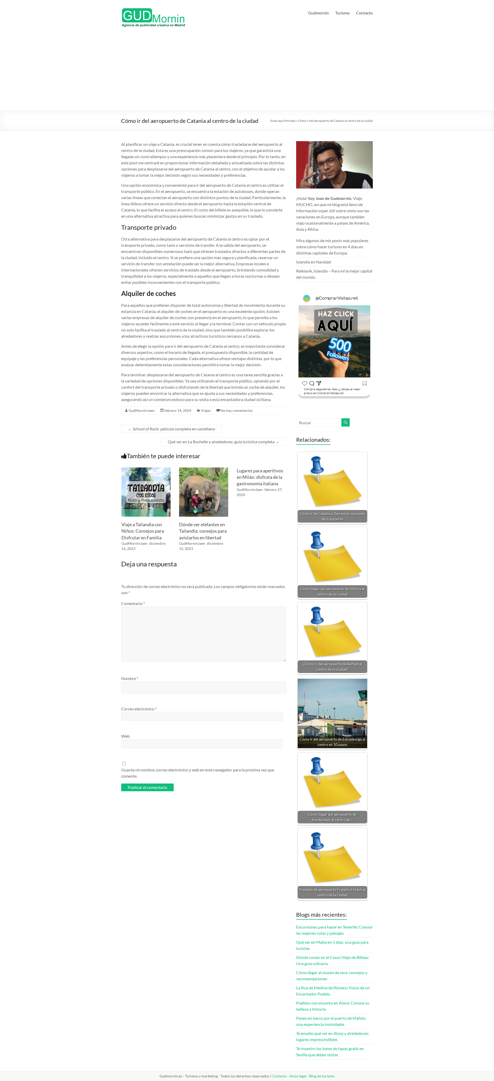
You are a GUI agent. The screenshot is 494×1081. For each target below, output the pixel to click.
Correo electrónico (139, 708)
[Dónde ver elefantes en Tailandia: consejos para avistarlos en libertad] (203, 469)
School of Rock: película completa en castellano (171, 428)
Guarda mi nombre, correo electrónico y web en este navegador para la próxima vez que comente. (197, 772)
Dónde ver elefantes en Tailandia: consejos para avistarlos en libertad (203, 531)
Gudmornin (318, 12)
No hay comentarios (236, 410)
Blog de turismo (321, 1076)
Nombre (129, 678)
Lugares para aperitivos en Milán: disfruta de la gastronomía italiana (260, 477)
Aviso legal (297, 1076)
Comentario (133, 603)
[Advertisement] (247, 72)
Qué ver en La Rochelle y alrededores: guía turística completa (223, 441)
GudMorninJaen (142, 410)
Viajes (206, 410)
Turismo (342, 12)
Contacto (364, 12)
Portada (290, 121)
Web (125, 736)
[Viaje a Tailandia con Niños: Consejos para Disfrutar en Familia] (146, 469)
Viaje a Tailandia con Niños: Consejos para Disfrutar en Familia (142, 531)
